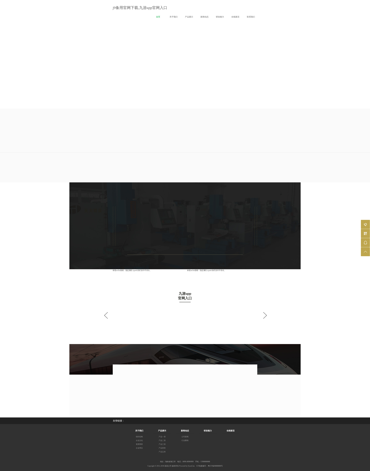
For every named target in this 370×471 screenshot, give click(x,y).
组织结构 (139, 437)
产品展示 (162, 431)
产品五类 (162, 452)
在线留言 (231, 431)
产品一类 (162, 437)
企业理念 (139, 448)
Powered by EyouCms (187, 466)
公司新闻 (185, 437)
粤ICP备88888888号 (215, 466)
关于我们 (139, 431)
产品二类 (162, 440)
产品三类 (162, 444)
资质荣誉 (139, 444)
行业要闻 (185, 440)
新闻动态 (185, 431)
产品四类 (162, 448)
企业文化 (139, 440)
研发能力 (208, 431)
